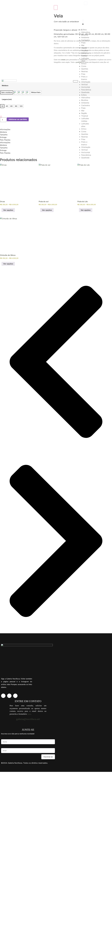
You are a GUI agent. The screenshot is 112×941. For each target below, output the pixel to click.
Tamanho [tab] (4, 135)
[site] (9, 696)
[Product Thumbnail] (56, 7)
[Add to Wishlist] (1, 116)
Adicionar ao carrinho (18, 119)
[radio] (6, 92)
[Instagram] (3, 696)
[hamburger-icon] (75, 81)
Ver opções (8, 210)
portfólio (79, 62)
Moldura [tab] (3, 132)
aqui (29, 714)
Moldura (5, 85)
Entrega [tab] (3, 137)
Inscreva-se (48, 757)
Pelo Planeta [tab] (5, 140)
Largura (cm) (7, 99)
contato (63, 60)
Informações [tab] (5, 129)
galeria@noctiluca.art (28, 719)
